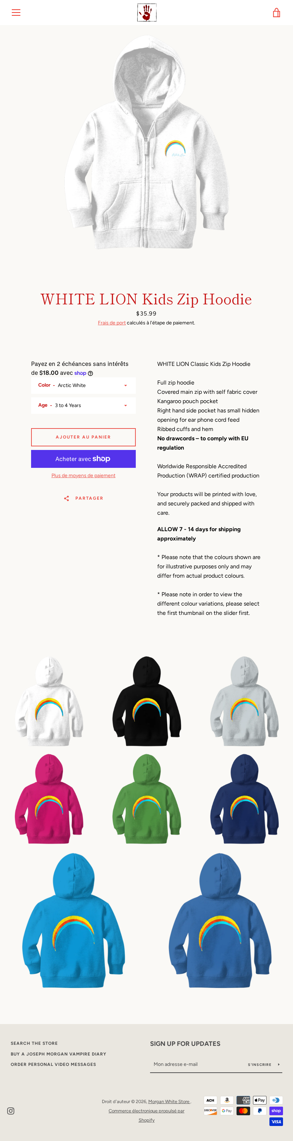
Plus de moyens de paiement (83, 475)
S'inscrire (260, 1064)
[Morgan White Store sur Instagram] (10, 1110)
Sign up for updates (185, 1044)
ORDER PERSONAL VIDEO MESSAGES (53, 1064)
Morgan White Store (169, 1101)
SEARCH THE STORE (34, 1043)
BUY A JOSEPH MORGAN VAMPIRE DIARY (58, 1054)
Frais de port (112, 323)
